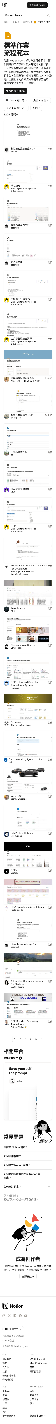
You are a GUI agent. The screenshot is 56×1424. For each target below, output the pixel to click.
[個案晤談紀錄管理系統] (28, 362)
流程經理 (15, 185)
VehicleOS (16, 796)
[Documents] (28, 706)
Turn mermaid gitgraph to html (25, 759)
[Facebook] (20, 1315)
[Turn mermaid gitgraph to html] (28, 743)
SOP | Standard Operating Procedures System (25, 684)
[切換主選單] (51, 5)
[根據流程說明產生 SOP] (28, 133)
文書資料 (25, 22)
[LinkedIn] (15, 1315)
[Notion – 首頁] (5, 5)
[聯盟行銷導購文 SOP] (28, 399)
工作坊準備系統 (19, 451)
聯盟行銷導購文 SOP (22, 414)
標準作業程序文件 (20, 225)
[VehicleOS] (28, 780)
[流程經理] (28, 170)
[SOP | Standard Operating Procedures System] (28, 666)
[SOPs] (28, 854)
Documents (17, 722)
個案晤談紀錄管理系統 (22, 378)
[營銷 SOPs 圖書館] (28, 283)
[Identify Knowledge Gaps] (28, 928)
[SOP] (28, 510)
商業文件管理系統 (20, 488)
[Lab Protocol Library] (28, 817)
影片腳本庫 (17, 262)
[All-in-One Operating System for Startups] (28, 965)
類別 (6, 22)
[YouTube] (25, 1315)
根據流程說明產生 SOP (23, 148)
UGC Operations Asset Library (27, 907)
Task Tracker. (18, 608)
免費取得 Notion (15, 91)
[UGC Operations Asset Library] (28, 891)
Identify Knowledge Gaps (24, 944)
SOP (13, 525)
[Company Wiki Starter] (28, 629)
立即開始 (28, 1276)
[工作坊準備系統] (28, 436)
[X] (9, 1315)
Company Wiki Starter (23, 645)
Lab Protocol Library (22, 833)
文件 (14, 22)
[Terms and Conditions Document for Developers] (28, 550)
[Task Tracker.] (28, 592)
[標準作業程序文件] (28, 209)
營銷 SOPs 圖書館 (20, 299)
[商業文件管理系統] (28, 473)
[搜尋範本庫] (48, 15)
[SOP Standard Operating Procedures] (28, 1005)
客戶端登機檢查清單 (21, 338)
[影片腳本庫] (28, 246)
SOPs (14, 870)
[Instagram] (4, 1315)
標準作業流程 (44, 22)
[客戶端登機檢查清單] (28, 323)
